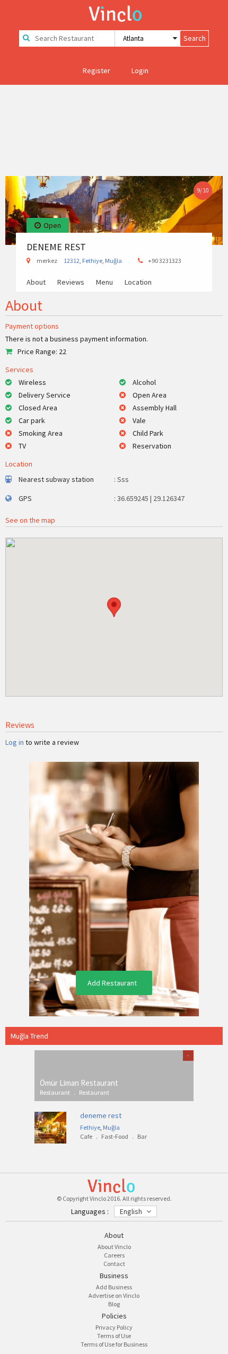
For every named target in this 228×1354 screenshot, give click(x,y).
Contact (114, 1264)
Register (96, 70)
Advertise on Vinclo (114, 1295)
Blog (114, 1304)
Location (138, 282)
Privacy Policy (114, 1327)
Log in (14, 742)
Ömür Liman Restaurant (79, 1083)
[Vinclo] (114, 11)
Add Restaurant (112, 983)
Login (139, 70)
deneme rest (100, 1115)
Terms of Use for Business (114, 1344)
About (36, 282)
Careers (114, 1255)
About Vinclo (114, 1247)
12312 (72, 261)
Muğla (113, 261)
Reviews (70, 282)
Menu (104, 282)
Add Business (114, 1287)
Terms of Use (114, 1336)
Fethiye (92, 261)
